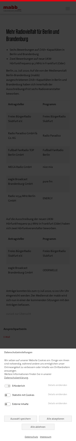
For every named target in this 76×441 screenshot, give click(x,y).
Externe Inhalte (20, 404)
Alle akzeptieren (55, 418)
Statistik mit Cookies (23, 395)
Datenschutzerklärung (16, 377)
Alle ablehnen (38, 426)
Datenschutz (31, 436)
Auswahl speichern (20, 418)
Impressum (45, 436)
